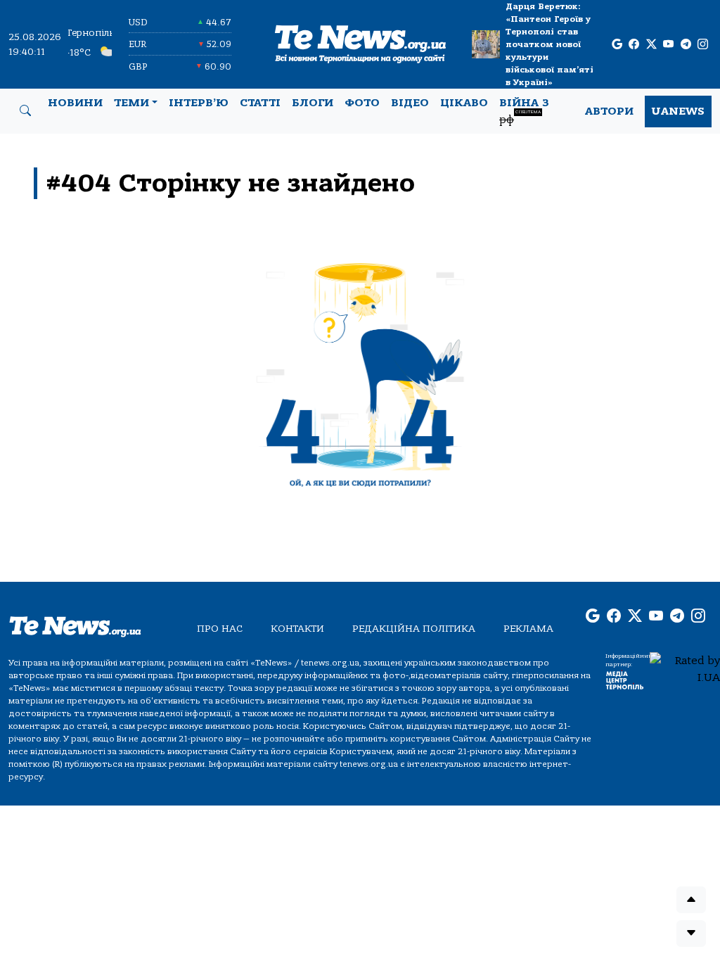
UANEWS (678, 111)
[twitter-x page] (651, 45)
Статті (260, 102)
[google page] (617, 45)
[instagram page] (703, 45)
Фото (362, 102)
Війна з (524, 111)
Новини (75, 102)
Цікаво (464, 102)
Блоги (312, 102)
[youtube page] (668, 45)
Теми (131, 102)
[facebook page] (634, 45)
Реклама (528, 629)
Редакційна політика (413, 629)
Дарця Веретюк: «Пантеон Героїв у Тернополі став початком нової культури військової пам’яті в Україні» (549, 44)
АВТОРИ (609, 111)
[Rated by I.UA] (685, 668)
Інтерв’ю (199, 102)
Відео (410, 102)
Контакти (297, 629)
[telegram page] (686, 45)
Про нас (220, 629)
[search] (25, 111)
